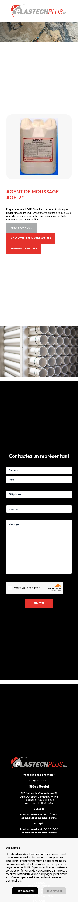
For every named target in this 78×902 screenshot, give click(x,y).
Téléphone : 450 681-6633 (39, 799)
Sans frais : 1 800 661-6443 (39, 803)
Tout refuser (54, 891)
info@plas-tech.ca (39, 780)
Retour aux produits (24, 248)
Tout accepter (25, 891)
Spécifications (20, 228)
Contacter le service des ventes (31, 238)
